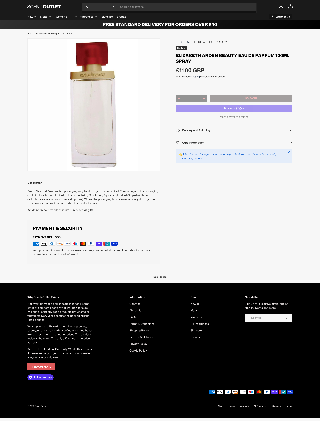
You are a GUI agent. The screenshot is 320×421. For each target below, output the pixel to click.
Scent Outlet (40, 406)
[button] (290, 6)
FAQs (133, 317)
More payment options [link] (234, 117)
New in (32, 16)
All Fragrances (84, 16)
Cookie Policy (138, 350)
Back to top (160, 277)
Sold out (251, 98)
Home (30, 33)
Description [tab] (35, 183)
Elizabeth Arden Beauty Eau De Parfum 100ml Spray (56, 33)
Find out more (41, 366)
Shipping (195, 76)
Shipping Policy (139, 330)
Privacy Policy (138, 344)
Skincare (107, 16)
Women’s (61, 16)
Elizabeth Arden (184, 42)
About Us (135, 310)
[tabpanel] (94, 200)
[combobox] (169, 7)
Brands (121, 16)
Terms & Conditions (142, 324)
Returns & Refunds (142, 337)
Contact (135, 304)
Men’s (44, 16)
